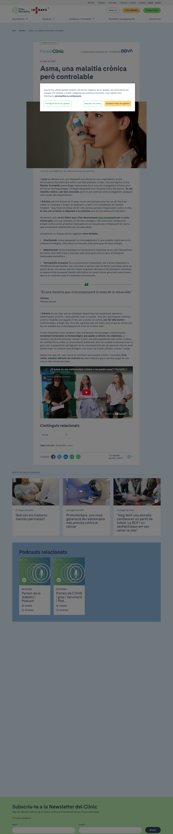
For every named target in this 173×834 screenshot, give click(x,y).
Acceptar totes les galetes (118, 103)
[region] (87, 97)
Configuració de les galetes (57, 103)
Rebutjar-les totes (92, 103)
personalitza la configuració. (68, 96)
